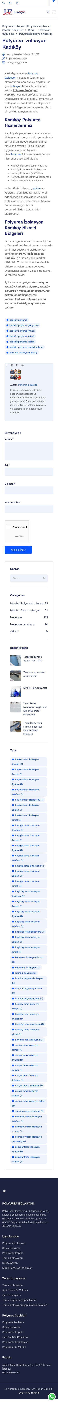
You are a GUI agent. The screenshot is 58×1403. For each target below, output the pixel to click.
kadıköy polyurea (18, 320)
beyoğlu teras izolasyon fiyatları (25, 847)
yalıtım (37, 188)
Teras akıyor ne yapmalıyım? (19, 1300)
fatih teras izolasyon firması (27, 959)
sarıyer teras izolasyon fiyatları (25, 1057)
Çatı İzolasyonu (11, 1295)
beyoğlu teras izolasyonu (29, 865)
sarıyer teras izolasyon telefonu (25, 1077)
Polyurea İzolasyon (13, 1243)
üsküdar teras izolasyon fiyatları (26, 1149)
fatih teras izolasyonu (27, 967)
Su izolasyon (10, 1262)
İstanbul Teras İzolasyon (25, 610)
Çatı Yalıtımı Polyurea (15, 1337)
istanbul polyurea (25, 973)
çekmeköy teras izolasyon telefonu (27, 1118)
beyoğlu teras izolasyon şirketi (25, 883)
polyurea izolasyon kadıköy (23, 352)
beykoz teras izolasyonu (29, 799)
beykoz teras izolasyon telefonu (25, 792)
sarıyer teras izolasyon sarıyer (25, 1067)
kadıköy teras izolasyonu (29, 1024)
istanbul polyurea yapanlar (27, 990)
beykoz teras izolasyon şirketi (25, 817)
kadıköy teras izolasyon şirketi (25, 1032)
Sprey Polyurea (11, 1248)
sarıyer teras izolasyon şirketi (28, 1103)
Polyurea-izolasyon (16, 58)
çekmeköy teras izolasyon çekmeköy (27, 1139)
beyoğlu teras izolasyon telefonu (25, 858)
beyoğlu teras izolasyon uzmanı (25, 873)
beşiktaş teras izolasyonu (30, 931)
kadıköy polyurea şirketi (22, 336)
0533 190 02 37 (11, 1372)
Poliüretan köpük (12, 1253)
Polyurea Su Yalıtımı (14, 1346)
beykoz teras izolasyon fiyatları (25, 781)
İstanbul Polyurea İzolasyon (27, 603)
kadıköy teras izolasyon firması (25, 1006)
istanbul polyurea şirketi (29, 998)
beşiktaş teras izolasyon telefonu (26, 924)
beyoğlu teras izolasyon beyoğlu (25, 827)
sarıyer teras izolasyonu (29, 1085)
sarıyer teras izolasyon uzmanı (25, 1093)
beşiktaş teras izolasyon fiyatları (26, 913)
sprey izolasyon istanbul (29, 1111)
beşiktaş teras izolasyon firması (26, 903)
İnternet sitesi (12, 502)
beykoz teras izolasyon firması (25, 771)
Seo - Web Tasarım (29, 1392)
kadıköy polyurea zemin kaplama (26, 347)
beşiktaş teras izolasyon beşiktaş (26, 893)
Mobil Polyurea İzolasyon (17, 1267)
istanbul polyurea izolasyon (27, 980)
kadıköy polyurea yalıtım (22, 341)
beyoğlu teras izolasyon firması (25, 837)
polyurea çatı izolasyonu (29, 1039)
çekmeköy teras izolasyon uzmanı (27, 1129)
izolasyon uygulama (16, 62)
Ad (7, 465)
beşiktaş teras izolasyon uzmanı (26, 939)
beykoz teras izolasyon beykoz (25, 761)
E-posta (10, 484)
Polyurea (16, 154)
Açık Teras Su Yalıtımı (15, 1290)
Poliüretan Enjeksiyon (15, 1342)
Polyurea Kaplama (13, 1322)
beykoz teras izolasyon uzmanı (25, 807)
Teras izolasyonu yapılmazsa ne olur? (24, 1305)
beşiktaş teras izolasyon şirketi (26, 949)
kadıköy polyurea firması (22, 330)
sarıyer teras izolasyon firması (25, 1047)
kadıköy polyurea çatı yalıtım (24, 325)
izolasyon (15, 86)
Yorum (9, 439)
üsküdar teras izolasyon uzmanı (26, 1159)
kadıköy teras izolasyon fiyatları (25, 1016)
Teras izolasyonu (12, 1257)
